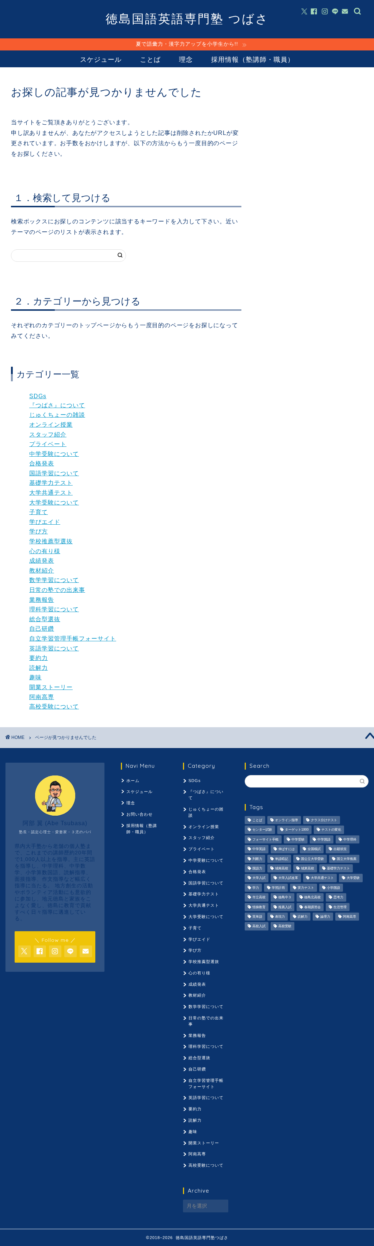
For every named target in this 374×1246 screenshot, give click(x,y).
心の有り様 (44, 551)
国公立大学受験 (312, 859)
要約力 (38, 658)
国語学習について (54, 473)
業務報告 (41, 600)
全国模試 (314, 849)
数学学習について (54, 580)
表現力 (280, 916)
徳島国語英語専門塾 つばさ (187, 18)
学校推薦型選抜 (51, 541)
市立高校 (259, 897)
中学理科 (349, 839)
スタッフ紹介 (47, 434)
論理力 (325, 916)
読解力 (38, 668)
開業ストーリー (51, 687)
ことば (150, 59)
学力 (255, 888)
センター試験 (262, 830)
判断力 (257, 859)
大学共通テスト (51, 493)
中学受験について (54, 454)
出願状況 (340, 849)
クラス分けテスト (324, 820)
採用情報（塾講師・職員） (252, 59)
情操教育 (259, 907)
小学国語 (333, 888)
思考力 (338, 897)
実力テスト (306, 888)
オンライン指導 (286, 820)
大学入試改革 (288, 878)
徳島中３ (284, 897)
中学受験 (298, 839)
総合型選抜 (44, 619)
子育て (38, 512)
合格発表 (41, 463)
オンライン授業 (51, 425)
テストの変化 (331, 830)
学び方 (38, 531)
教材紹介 (41, 570)
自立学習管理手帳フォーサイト (72, 638)
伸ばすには (286, 849)
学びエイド (44, 522)
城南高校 (281, 868)
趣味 (35, 677)
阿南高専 (41, 697)
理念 (186, 59)
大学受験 (353, 878)
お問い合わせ (139, 814)
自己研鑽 (41, 629)
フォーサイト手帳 (265, 839)
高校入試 (259, 926)
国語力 (257, 868)
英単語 (257, 916)
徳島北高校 (312, 897)
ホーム (133, 780)
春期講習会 (312, 907)
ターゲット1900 (297, 830)
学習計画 (278, 888)
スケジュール (101, 59)
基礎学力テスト (51, 483)
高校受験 (284, 926)
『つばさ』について (57, 405)
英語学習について (54, 648)
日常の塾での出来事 (57, 590)
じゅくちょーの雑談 (57, 415)
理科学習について (54, 609)
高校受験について (54, 706)
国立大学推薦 (346, 859)
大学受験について (54, 502)
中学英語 (259, 849)
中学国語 (324, 839)
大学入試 (259, 878)
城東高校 (307, 868)
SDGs (37, 396)
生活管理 (340, 907)
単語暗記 (281, 859)
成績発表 (41, 561)
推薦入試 (284, 907)
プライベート (47, 444)
